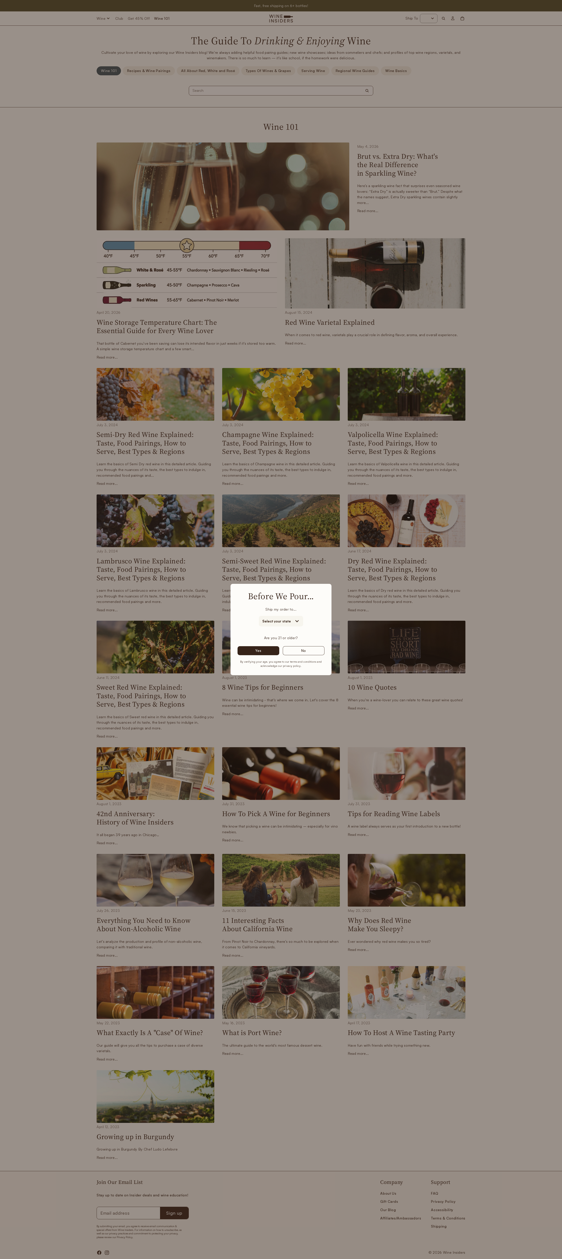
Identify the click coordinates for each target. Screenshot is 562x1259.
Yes (258, 650)
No (303, 650)
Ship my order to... (280, 609)
